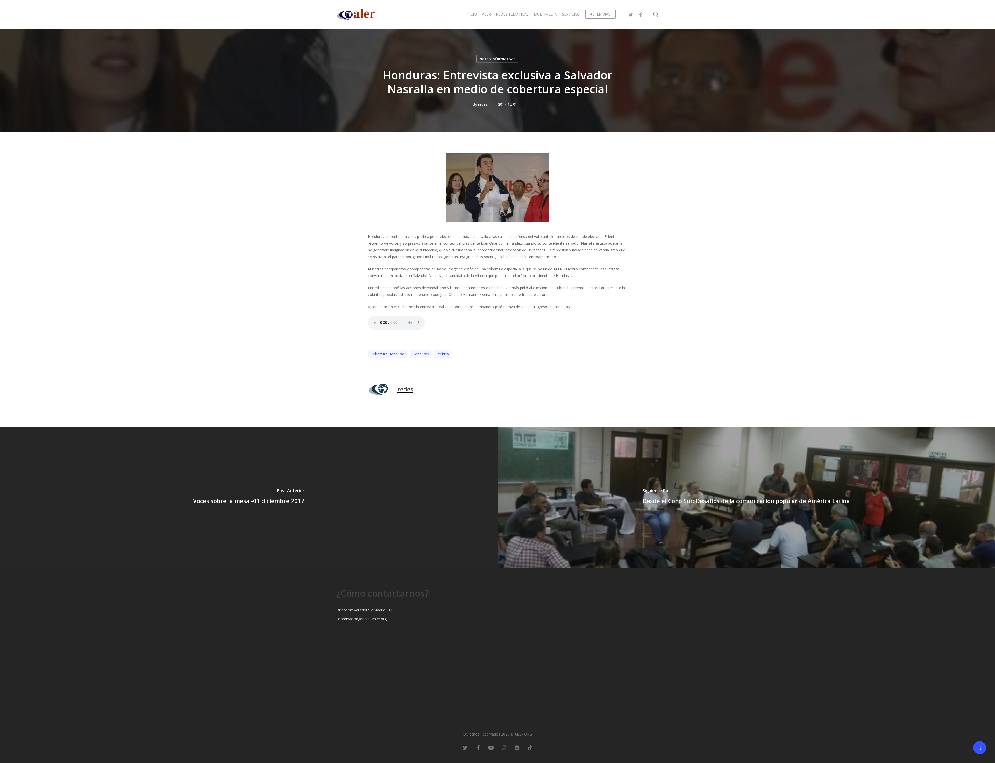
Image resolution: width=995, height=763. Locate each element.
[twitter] (631, 14)
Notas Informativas (497, 58)
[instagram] (504, 747)
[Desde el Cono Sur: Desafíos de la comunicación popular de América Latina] (746, 497)
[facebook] (640, 14)
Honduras (421, 353)
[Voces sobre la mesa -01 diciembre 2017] (248, 497)
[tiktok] (530, 747)
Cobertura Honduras (388, 353)
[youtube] (491, 747)
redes (482, 104)
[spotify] (517, 747)
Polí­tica (443, 353)
